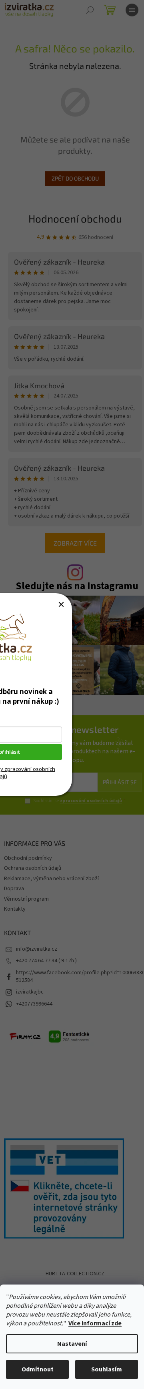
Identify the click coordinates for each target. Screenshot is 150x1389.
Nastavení (72, 1343)
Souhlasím (106, 1369)
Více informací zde (95, 1323)
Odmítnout (38, 1369)
